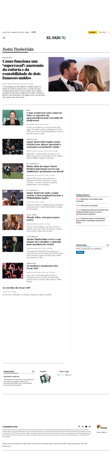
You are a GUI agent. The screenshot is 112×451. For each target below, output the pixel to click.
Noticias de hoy (6, 446)
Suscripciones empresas (73, 443)
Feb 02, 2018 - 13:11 (38, 202)
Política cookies (31, 443)
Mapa (51, 443)
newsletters (81, 245)
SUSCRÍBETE (92, 32)
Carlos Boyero (31, 224)
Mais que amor (7, 57)
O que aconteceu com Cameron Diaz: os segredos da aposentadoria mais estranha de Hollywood (45, 117)
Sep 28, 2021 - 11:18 (26, 84)
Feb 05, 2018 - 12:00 (51, 151)
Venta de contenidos (14, 443)
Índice (85, 443)
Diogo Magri (30, 175)
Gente (28, 110)
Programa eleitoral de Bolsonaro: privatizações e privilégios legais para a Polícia (91, 220)
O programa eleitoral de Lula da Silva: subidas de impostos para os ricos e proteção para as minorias (92, 212)
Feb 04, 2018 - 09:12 (48, 175)
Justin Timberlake (18, 49)
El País (29, 202)
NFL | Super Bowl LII (33, 164)
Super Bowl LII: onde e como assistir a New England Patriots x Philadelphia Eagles (45, 195)
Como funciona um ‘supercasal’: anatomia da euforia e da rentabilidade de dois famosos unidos (23, 69)
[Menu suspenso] (4, 38)
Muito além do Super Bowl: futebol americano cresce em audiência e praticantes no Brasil (45, 169)
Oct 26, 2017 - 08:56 (45, 248)
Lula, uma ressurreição (89, 206)
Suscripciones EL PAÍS (59, 443)
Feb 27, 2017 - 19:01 (48, 272)
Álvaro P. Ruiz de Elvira (34, 272)
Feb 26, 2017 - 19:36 (9, 292)
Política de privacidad (43, 443)
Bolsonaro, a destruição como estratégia (89, 200)
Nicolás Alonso (31, 151)
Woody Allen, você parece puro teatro (43, 219)
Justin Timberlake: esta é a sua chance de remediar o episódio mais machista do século (44, 242)
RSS (82, 443)
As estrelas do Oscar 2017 (16, 288)
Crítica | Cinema (32, 215)
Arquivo (43, 371)
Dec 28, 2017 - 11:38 (43, 224)
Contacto (5, 443)
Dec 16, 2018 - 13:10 (42, 124)
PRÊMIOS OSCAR (31, 263)
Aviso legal (23, 443)
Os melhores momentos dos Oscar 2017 (42, 267)
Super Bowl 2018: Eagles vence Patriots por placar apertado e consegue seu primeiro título (44, 144)
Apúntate (80, 252)
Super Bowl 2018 (32, 139)
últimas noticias (82, 195)
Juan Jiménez (31, 124)
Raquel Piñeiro (7, 84)
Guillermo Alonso (32, 248)
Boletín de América (11, 376)
